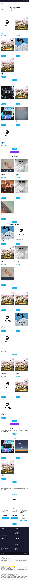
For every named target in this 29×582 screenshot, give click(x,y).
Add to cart (3, 35)
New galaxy (3, 142)
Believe (17, 121)
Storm (2, 348)
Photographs (16, 549)
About (3, 553)
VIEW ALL (14, 433)
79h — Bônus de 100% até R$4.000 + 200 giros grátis (8, 566)
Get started (23, 520)
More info (14, 494)
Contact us (2, 543)
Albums (2, 474)
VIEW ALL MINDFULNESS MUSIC (14, 423)
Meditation (2, 173)
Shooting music (3, 373)
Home (1, 539)
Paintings (16, 548)
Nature (2, 326)
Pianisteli (27, 553)
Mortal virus (3, 73)
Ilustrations (3, 120)
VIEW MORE (14, 79)
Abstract (16, 539)
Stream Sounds (18, 327)
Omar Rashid (17, 52)
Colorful (2, 121)
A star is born (3, 240)
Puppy (16, 240)
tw (1, 535)
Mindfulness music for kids (5, 239)
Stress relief (3, 372)
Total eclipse (17, 32)
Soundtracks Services (18, 532)
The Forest (3, 327)
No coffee (2, 414)
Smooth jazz (17, 373)
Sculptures (16, 550)
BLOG (5, 553)
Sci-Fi (2, 32)
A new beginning (3, 215)
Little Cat (2, 261)
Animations (2, 72)
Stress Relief (16, 544)
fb (3, 535)
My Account (16, 533)
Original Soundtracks (3, 547)
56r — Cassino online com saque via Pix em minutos (8, 573)
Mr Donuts (17, 261)
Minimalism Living (4, 174)
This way (2, 52)
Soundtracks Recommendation (4, 548)
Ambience (17, 174)
